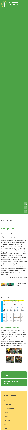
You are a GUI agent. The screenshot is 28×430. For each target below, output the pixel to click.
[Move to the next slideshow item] (25, 203)
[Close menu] (24, 4)
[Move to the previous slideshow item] (25, 207)
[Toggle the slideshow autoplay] (25, 211)
